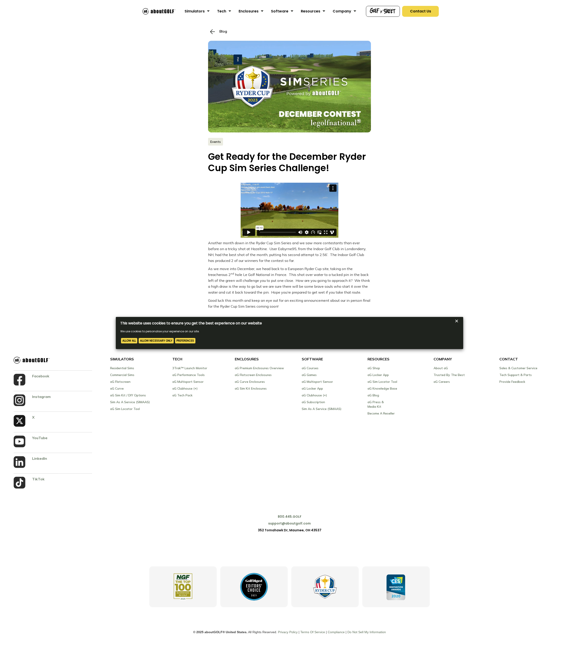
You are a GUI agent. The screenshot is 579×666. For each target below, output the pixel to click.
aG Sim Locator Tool (125, 409)
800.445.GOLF (289, 516)
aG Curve (117, 388)
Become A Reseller (381, 413)
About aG (441, 368)
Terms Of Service (312, 632)
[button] (197, 11)
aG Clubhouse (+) (185, 388)
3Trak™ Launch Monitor (189, 368)
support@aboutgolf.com (289, 523)
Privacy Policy (288, 632)
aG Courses (310, 368)
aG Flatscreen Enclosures (253, 375)
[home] (158, 11)
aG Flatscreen (120, 382)
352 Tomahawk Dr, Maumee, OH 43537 (289, 530)
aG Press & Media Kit (376, 404)
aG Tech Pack (182, 395)
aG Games (309, 375)
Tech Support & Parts (515, 375)
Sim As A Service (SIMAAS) (130, 402)
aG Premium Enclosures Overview (259, 368)
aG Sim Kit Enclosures (251, 388)
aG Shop (374, 368)
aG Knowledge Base (382, 388)
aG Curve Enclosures (250, 382)
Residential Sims (122, 368)
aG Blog (373, 395)
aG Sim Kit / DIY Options (128, 395)
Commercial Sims (122, 375)
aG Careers (442, 382)
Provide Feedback (512, 382)
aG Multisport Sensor (188, 382)
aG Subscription (313, 402)
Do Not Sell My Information (366, 632)
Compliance (336, 632)
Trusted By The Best (449, 375)
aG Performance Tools (188, 375)
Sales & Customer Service (518, 368)
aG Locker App (312, 388)
